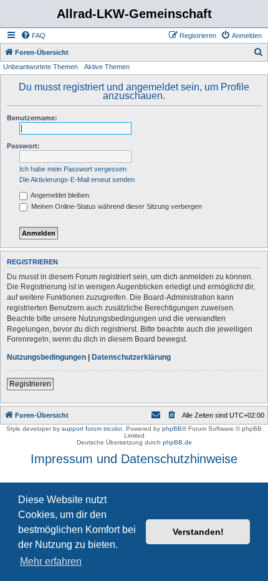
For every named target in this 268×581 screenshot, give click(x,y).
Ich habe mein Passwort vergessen (73, 169)
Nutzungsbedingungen (46, 357)
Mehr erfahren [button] (51, 561)
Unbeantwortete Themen (40, 66)
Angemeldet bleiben (59, 195)
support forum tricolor (92, 428)
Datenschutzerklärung (131, 357)
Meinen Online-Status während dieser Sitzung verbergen (115, 206)
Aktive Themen (107, 66)
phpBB (172, 428)
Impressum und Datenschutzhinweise (134, 459)
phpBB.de (177, 442)
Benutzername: (32, 118)
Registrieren (30, 384)
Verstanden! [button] (198, 532)
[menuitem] (33, 35)
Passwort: (23, 146)
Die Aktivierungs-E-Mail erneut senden (77, 179)
